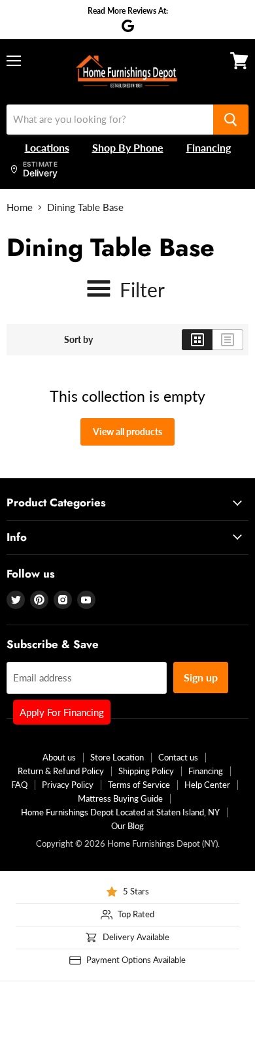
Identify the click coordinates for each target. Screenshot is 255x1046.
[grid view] (197, 339)
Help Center (207, 784)
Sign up (201, 677)
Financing (205, 771)
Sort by (78, 340)
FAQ (19, 784)
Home (20, 207)
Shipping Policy (146, 771)
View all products (127, 431)
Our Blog (127, 826)
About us (59, 757)
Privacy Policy (68, 784)
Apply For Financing (62, 712)
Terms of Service (139, 784)
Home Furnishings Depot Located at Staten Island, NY (120, 812)
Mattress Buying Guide (120, 798)
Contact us (178, 757)
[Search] (230, 120)
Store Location (117, 757)
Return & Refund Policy (61, 771)
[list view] (227, 339)
